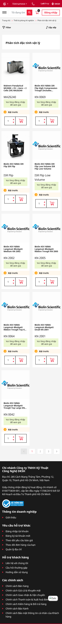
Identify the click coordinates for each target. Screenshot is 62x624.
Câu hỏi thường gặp (16, 567)
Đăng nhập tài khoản (17, 531)
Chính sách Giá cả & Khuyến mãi (23, 590)
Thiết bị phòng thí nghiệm (24, 20)
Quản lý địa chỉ (14, 549)
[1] (13, 123)
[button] (5, 4)
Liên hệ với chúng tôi (17, 563)
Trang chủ (6, 20)
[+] (13, 119)
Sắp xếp (52, 27)
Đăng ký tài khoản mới (18, 535)
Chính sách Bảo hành (17, 608)
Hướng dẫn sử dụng (17, 572)
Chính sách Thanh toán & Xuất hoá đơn (27, 599)
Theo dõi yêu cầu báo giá (19, 540)
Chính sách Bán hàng (17, 586)
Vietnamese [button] (18, 3)
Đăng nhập (50, 12)
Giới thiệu (11, 517)
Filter (8, 27)
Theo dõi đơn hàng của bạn (20, 544)
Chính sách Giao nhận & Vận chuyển (25, 595)
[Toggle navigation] (5, 12)
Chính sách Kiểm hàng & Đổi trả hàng (26, 604)
